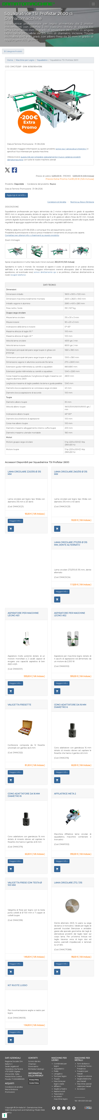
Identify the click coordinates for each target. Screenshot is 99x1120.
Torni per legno (60, 1076)
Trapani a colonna (84, 1076)
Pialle (56, 1071)
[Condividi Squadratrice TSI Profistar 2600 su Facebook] (13, 170)
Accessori (81, 1089)
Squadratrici (42, 60)
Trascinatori (58, 1094)
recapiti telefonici (18, 275)
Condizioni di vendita (14, 1087)
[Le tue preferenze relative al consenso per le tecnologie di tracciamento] (4, 1115)
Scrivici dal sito (34, 1061)
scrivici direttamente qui (45, 272)
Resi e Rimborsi (11, 1089)
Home (10, 60)
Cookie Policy (34, 1083)
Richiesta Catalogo (36, 1069)
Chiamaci (32, 1064)
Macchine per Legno (25, 60)
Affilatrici (57, 1086)
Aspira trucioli (59, 1091)
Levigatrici (58, 1074)
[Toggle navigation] (93, 4)
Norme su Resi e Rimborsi (82, 202)
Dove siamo (33, 1066)
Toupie (57, 1079)
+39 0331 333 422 (85, 1101)
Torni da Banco (83, 1064)
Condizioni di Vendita (56, 202)
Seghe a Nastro (60, 1089)
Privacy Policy (34, 1080)
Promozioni (10, 1092)
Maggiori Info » (15, 521)
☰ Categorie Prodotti (13, 51)
